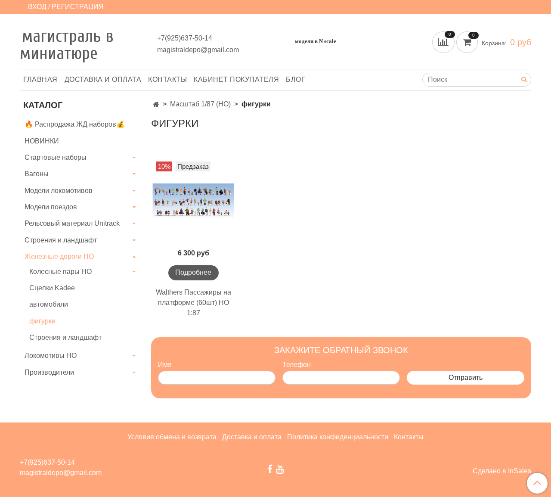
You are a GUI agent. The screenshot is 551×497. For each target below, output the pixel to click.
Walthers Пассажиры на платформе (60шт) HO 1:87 (193, 303)
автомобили (48, 304)
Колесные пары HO (60, 271)
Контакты (167, 79)
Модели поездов (51, 207)
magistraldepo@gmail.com (198, 49)
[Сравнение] (444, 41)
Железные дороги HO (59, 256)
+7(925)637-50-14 (184, 38)
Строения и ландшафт (61, 240)
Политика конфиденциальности (337, 437)
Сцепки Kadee (52, 288)
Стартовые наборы (56, 157)
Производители (49, 372)
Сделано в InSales (502, 471)
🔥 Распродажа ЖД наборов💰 (75, 124)
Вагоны (37, 173)
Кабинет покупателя (236, 79)
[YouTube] (280, 469)
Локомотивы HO (51, 355)
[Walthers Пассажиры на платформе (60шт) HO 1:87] (193, 202)
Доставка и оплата (103, 79)
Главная (40, 79)
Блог (295, 79)
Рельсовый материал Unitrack (72, 223)
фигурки (42, 321)
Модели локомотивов (59, 190)
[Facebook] (269, 469)
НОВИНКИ (42, 141)
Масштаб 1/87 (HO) (200, 104)
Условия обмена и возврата (172, 437)
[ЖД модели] (156, 104)
